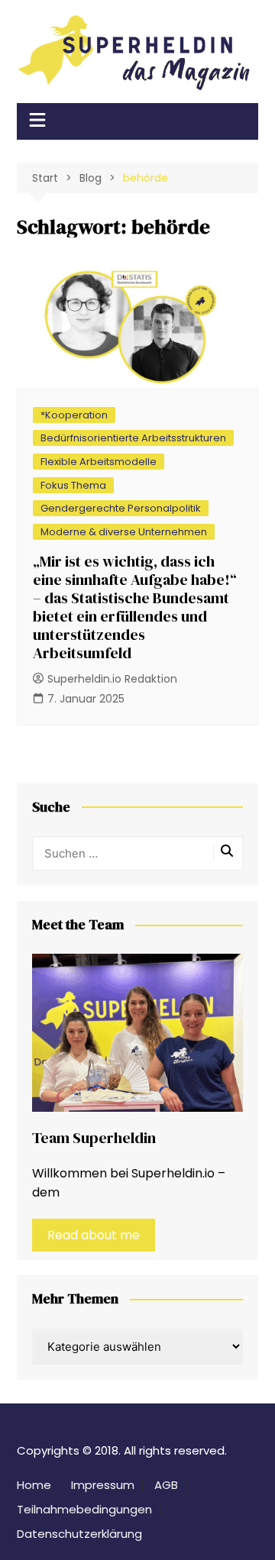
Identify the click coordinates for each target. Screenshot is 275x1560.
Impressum (102, 1485)
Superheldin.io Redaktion (112, 678)
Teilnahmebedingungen (84, 1509)
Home (34, 1485)
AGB (166, 1485)
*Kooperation (74, 415)
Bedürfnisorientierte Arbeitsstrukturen (133, 438)
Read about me (93, 1235)
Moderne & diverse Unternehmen (123, 532)
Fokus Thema (73, 485)
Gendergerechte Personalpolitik (120, 508)
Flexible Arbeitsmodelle (98, 461)
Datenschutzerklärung (79, 1534)
